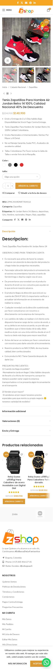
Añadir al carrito (28, 186)
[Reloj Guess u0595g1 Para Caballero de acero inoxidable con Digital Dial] (14, 462)
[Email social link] (26, 3)
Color (5, 160)
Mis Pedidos (7, 624)
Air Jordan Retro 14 (22, 211)
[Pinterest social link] (30, 3)
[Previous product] (4, 93)
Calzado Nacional (18, 87)
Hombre (10, 214)
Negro (28, 214)
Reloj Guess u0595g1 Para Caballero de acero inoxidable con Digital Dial (14, 482)
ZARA (15, 514)
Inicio (4, 87)
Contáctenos (8, 596)
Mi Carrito (6, 629)
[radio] (4, 165)
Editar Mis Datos (9, 639)
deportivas (43, 211)
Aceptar (37, 663)
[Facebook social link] (18, 3)
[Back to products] (7, 93)
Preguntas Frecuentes (12, 607)
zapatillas (41, 214)
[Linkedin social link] (35, 3)
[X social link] (22, 3)
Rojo (34, 214)
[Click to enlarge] (7, 60)
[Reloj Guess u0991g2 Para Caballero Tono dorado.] (39, 462)
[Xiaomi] (40, 514)
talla (4, 171)
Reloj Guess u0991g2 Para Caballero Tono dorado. (39, 479)
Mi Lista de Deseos (11, 634)
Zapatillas (33, 87)
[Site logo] (26, 10)
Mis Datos (6, 619)
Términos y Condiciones (13, 592)
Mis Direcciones (9, 644)
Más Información (17, 663)
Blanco (35, 211)
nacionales (20, 214)
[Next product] (11, 93)
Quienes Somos (9, 581)
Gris (4, 214)
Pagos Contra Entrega (12, 602)
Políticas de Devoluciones (14, 586)
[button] (5, 42)
